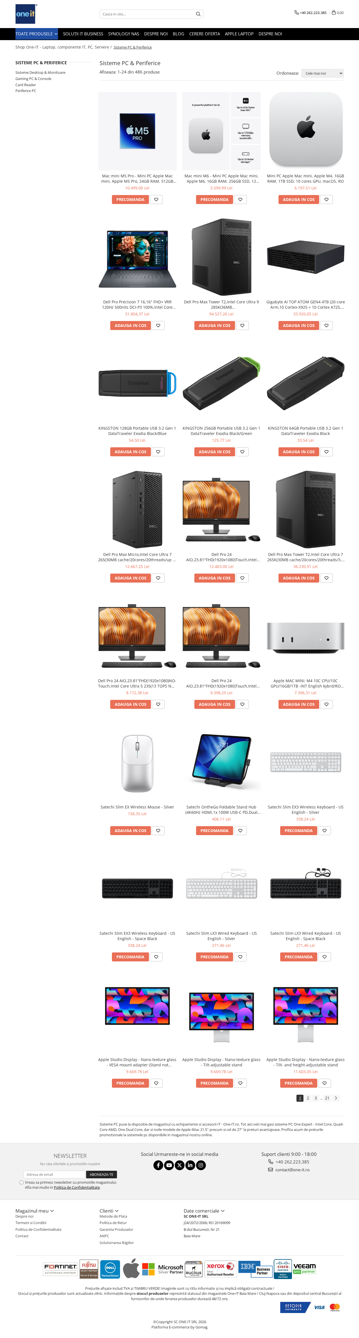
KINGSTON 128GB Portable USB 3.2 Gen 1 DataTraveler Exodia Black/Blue (137, 430)
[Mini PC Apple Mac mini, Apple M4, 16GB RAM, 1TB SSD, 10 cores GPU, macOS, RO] (305, 131)
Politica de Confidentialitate (77, 1187)
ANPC (104, 1235)
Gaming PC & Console (33, 78)
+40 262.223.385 (292, 1162)
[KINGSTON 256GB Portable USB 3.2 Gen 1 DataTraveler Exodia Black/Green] (221, 383)
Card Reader (25, 84)
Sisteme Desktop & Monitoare (40, 72)
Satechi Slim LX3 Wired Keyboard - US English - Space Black (305, 936)
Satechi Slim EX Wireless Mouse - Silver (137, 807)
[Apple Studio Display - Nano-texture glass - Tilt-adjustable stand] (221, 1014)
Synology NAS (123, 33)
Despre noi (156, 33)
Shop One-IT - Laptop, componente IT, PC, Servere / (64, 47)
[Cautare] (198, 14)
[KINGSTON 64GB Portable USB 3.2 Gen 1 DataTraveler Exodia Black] (305, 383)
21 (327, 1098)
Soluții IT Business (83, 33)
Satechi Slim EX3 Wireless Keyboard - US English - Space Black (137, 936)
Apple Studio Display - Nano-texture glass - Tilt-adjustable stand (221, 1062)
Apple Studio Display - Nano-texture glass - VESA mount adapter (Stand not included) (137, 1062)
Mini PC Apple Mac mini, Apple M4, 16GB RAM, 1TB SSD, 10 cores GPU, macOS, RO (305, 178)
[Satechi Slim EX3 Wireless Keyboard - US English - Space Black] (137, 888)
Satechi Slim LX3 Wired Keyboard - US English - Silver (221, 936)
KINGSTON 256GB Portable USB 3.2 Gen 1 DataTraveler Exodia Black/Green (221, 430)
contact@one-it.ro (292, 1169)
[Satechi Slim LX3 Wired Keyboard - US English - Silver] (221, 888)
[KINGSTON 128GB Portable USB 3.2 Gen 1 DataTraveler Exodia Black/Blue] (137, 383)
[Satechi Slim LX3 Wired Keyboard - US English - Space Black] (305, 888)
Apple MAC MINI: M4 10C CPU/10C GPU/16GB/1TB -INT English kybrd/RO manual (306, 683)
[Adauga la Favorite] (156, 199)
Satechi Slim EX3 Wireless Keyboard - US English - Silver (306, 809)
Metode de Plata (113, 1216)
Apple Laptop (239, 33)
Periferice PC (25, 90)
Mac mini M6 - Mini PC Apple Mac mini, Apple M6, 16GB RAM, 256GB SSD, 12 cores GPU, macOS (222, 178)
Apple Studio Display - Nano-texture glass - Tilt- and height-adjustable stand (305, 1062)
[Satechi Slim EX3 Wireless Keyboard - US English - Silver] (305, 762)
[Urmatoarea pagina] (335, 1098)
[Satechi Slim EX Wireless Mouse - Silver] (137, 762)
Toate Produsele (34, 33)
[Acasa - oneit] (43, 14)
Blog (178, 33)
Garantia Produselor (116, 1229)
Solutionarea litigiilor (117, 1242)
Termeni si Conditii (30, 1222)
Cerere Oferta (204, 33)
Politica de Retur (113, 1222)
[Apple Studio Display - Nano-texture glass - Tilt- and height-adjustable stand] (305, 1014)
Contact (22, 1235)
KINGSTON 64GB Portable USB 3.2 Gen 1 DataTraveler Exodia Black (305, 430)
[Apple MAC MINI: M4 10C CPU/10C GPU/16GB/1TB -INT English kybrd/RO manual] (305, 636)
